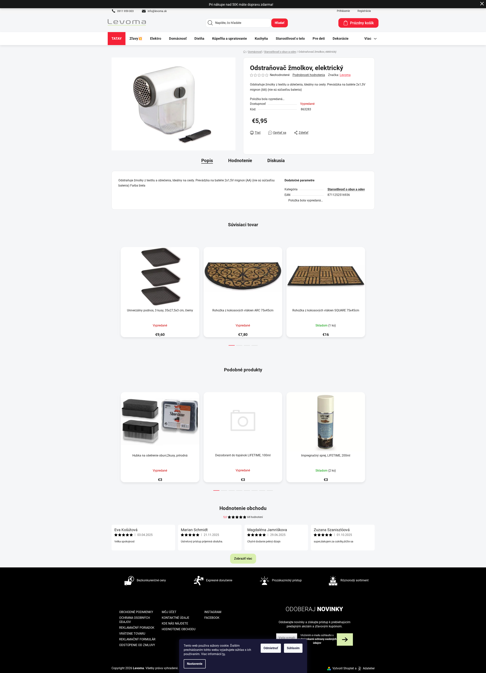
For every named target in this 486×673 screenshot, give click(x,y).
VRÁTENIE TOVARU (132, 633)
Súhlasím (293, 648)
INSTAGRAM (212, 612)
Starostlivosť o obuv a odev (346, 189)
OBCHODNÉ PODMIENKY (136, 612)
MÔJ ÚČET (169, 612)
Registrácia (364, 10)
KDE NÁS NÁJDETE (175, 623)
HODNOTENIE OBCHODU (178, 629)
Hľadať (279, 23)
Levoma (345, 75)
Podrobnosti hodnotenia (309, 75)
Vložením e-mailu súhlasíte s (317, 639)
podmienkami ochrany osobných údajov (317, 640)
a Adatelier (365, 668)
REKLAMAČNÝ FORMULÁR (137, 639)
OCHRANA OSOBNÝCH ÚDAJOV (134, 620)
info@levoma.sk (157, 11)
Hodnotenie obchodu (243, 508)
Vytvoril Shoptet (343, 668)
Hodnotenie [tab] (240, 160)
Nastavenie (194, 664)
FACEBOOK (211, 618)
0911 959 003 (125, 11)
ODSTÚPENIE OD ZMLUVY (137, 645)
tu (223, 654)
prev (115, 295)
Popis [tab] (207, 160)
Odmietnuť (271, 648)
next (372, 295)
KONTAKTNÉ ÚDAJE (175, 618)
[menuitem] (116, 38)
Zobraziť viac (243, 558)
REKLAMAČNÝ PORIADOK (136, 627)
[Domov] (244, 51)
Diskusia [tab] (276, 160)
